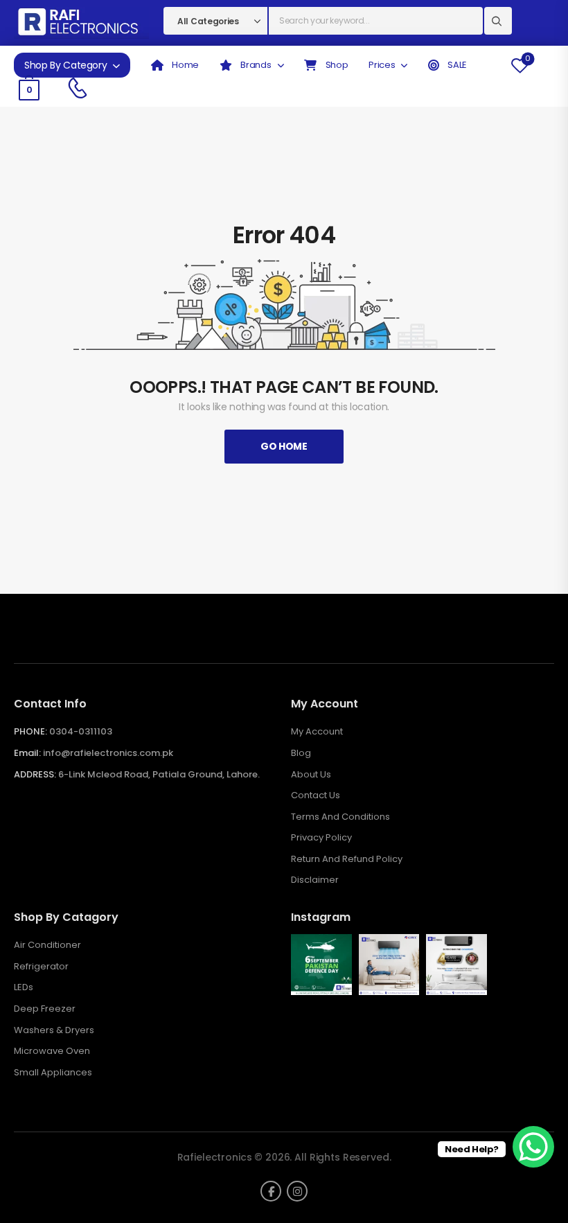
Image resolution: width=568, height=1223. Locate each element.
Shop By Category (65, 65)
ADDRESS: (35, 774)
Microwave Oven (52, 1051)
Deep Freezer (45, 1008)
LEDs (23, 987)
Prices (382, 64)
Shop (335, 64)
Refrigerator (41, 966)
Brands (255, 64)
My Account (317, 731)
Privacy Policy (321, 837)
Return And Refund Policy (346, 859)
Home (184, 64)
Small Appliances (53, 1072)
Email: (27, 752)
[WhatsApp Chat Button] (533, 1147)
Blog (301, 753)
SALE (456, 64)
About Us (311, 774)
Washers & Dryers (54, 1030)
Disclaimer (315, 880)
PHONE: (30, 731)
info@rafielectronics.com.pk (108, 752)
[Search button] (498, 21)
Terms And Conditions (340, 816)
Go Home (284, 446)
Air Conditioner (47, 945)
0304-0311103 (80, 731)
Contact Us (315, 795)
